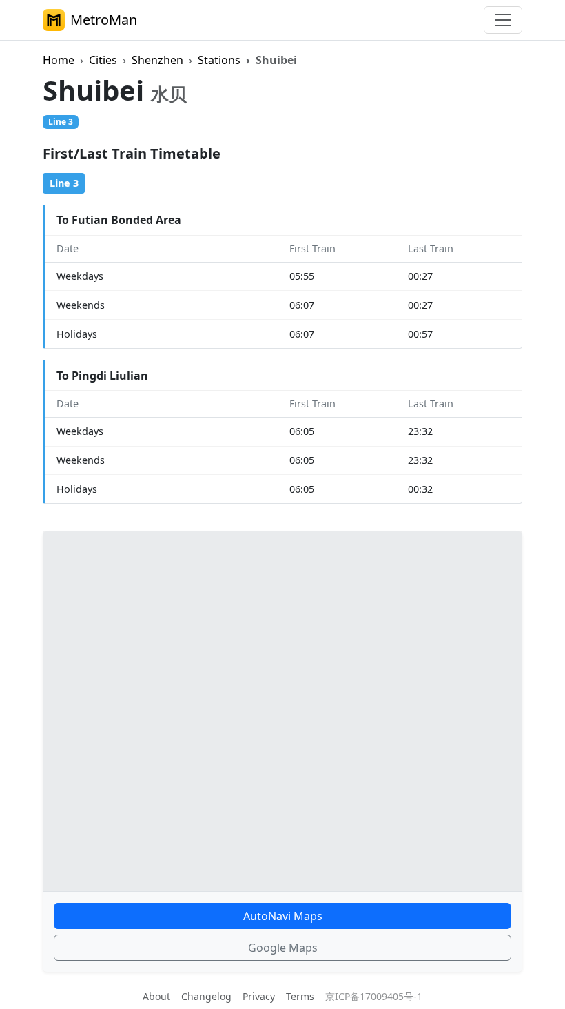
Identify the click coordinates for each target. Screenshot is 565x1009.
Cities (103, 60)
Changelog (206, 996)
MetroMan (103, 19)
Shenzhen (157, 60)
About (156, 996)
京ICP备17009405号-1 (373, 996)
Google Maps (283, 947)
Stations (219, 60)
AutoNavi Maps (282, 916)
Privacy (259, 996)
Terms (300, 996)
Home (58, 60)
